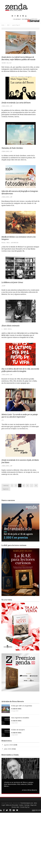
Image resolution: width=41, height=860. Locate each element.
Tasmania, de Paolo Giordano (12, 148)
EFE (2, 420)
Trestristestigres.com (26, 803)
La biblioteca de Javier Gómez (12, 282)
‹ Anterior (5, 485)
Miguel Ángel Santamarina (9, 242)
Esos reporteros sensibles (20, 718)
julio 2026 (7, 749)
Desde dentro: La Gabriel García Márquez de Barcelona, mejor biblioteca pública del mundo (18, 58)
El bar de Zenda (16, 708)
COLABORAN (17, 19)
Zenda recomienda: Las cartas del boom (16, 102)
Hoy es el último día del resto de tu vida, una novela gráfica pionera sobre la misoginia (20, 370)
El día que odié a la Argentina (21, 706)
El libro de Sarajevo (18, 730)
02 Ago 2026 (14, 711)
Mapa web (33, 805)
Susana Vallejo (6, 63)
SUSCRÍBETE (26, 19)
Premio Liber (15, 807)
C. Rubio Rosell (6, 329)
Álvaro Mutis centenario (10, 325)
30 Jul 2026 (14, 723)
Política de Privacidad (12, 805)
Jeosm (3, 286)
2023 (8, 25)
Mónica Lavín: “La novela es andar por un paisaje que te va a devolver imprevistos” (19, 415)
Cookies (21, 805)
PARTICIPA (34, 19)
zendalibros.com (6, 106)
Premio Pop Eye (24, 807)
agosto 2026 (8, 745)
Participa (27, 805)
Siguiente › (6, 489)
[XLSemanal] (33, 20)
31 (36, 485)
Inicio (2, 25)
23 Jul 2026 (14, 735)
